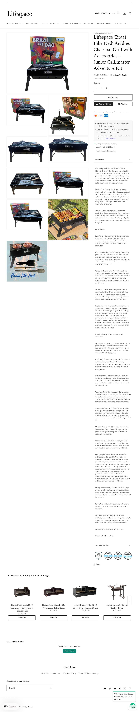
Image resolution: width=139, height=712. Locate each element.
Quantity (97, 83)
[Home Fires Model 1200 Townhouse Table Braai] (53, 592)
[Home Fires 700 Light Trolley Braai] (117, 592)
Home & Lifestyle (49, 23)
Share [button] (98, 565)
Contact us (55, 673)
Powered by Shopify (26, 707)
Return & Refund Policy (88, 673)
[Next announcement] (132, 2)
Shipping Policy (69, 673)
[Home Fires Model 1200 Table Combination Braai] (85, 592)
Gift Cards (119, 23)
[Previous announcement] (7, 2)
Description (99, 159)
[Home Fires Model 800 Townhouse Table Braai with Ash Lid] (22, 592)
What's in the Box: (102, 545)
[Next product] (129, 600)
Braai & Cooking (14, 23)
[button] (14, 23)
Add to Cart (22, 617)
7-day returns (109, 139)
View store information (105, 151)
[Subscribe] (50, 688)
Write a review (69, 651)
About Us (44, 673)
